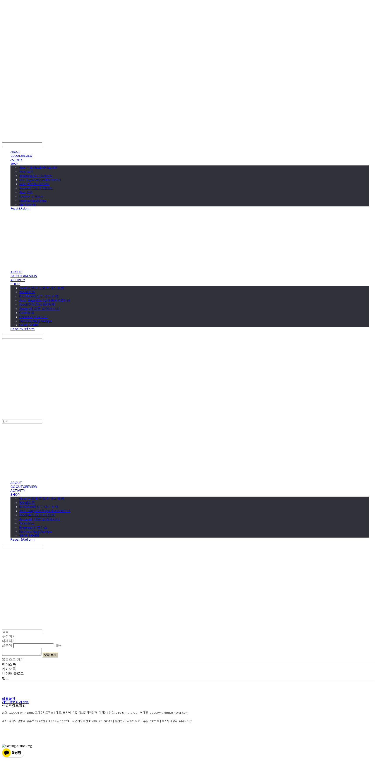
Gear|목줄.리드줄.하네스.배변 (38, 167)
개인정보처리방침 (15, 702)
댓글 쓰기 (50, 654)
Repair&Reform (20, 208)
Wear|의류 (26, 172)
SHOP (14, 163)
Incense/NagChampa (32, 201)
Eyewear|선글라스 (31, 196)
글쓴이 (7, 645)
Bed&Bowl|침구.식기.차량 (35, 176)
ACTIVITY (16, 160)
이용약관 (8, 699)
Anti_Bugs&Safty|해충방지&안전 (40, 180)
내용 (58, 645)
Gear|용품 (26, 192)
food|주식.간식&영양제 (34, 184)
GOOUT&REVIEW (21, 156)
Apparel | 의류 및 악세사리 (36, 188)
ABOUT (15, 152)
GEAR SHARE (27, 204)
